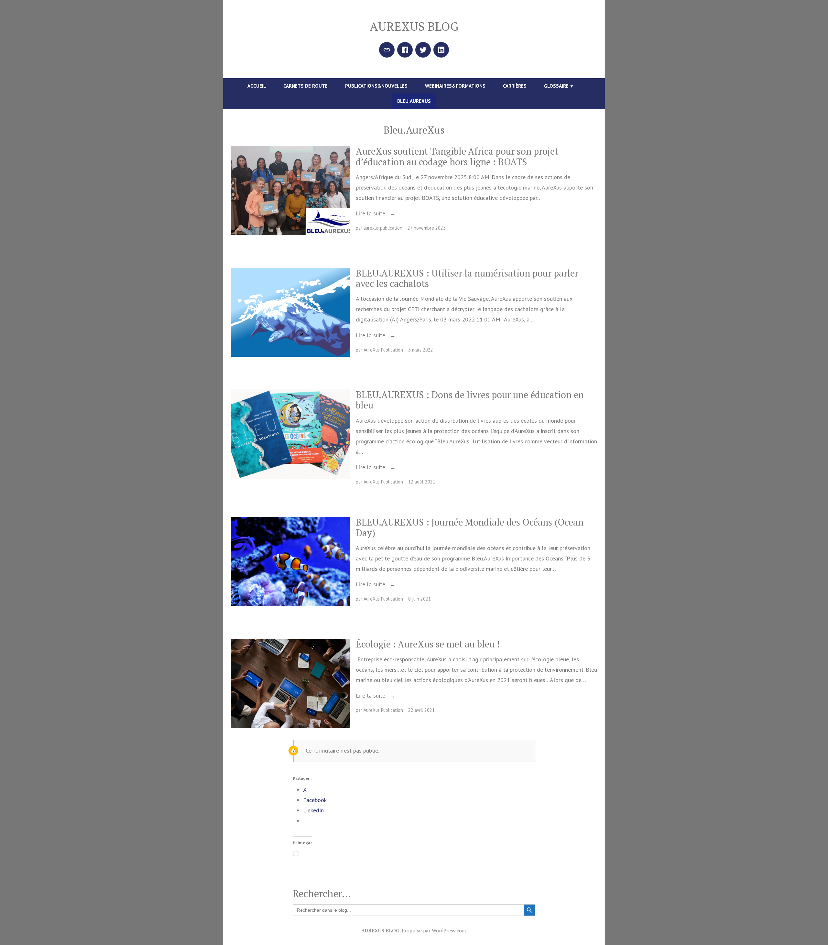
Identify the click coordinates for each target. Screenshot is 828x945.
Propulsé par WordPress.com (434, 930)
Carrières (515, 86)
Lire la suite (371, 213)
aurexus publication (383, 228)
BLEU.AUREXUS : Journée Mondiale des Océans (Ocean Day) (469, 527)
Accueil (256, 86)
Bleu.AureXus (414, 101)
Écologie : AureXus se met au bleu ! (428, 644)
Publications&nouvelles (376, 86)
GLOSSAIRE (556, 86)
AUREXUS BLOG (414, 26)
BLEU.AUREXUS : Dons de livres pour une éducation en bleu (470, 399)
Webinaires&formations (455, 86)
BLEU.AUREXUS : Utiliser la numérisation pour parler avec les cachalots (467, 278)
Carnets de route (305, 86)
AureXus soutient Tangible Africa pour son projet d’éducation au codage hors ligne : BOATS (457, 156)
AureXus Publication (383, 350)
